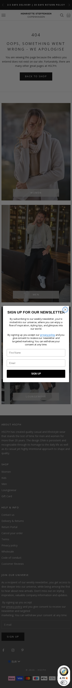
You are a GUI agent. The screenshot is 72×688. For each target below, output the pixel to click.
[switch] (64, 683)
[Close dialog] (65, 309)
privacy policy (47, 334)
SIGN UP (36, 373)
